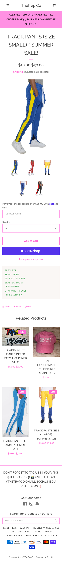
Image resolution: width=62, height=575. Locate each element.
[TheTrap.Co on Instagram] (31, 504)
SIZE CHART (25, 528)
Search (6, 528)
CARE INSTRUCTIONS (20, 532)
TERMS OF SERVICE (33, 535)
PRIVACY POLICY (14, 535)
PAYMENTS (49, 532)
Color (4, 208)
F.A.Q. (14, 528)
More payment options (31, 259)
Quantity (6, 222)
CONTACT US (51, 535)
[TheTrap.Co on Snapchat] (37, 504)
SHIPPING (37, 532)
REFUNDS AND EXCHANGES (46, 528)
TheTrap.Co (31, 5)
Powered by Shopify (44, 557)
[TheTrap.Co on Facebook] (25, 504)
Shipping (18, 71)
